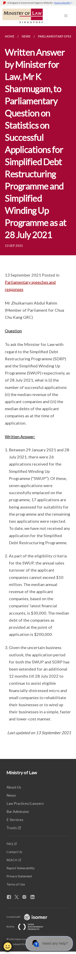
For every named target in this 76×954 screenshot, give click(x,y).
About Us (13, 787)
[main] (38, 392)
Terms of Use (15, 884)
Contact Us (14, 852)
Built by (10, 926)
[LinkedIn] (34, 897)
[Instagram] (26, 897)
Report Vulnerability (20, 868)
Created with (13, 916)
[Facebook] (10, 897)
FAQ (9, 844)
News (11, 795)
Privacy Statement (19, 876)
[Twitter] (18, 897)
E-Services (14, 819)
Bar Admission (17, 811)
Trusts (11, 827)
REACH (11, 860)
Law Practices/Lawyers (25, 803)
